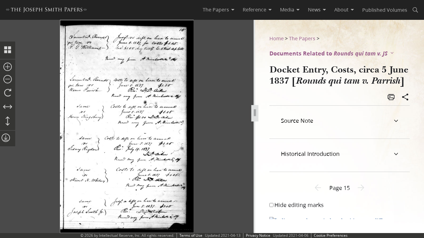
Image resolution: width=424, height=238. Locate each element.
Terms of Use (190, 235)
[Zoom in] (8, 67)
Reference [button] (254, 9)
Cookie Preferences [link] (331, 235)
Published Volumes (384, 9)
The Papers (302, 38)
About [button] (341, 9)
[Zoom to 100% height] (8, 121)
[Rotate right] (8, 93)
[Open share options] (405, 98)
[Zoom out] (8, 80)
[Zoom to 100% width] (8, 107)
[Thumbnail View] (8, 50)
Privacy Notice (258, 235)
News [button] (314, 9)
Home (276, 38)
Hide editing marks (299, 205)
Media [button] (287, 9)
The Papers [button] (216, 9)
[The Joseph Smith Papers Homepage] (46, 10)
